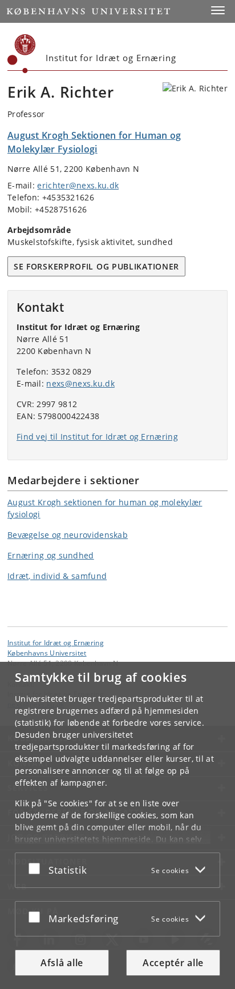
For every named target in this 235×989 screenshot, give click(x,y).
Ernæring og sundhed (50, 555)
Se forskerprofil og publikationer (96, 266)
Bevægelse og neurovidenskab (67, 534)
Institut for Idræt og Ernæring (55, 642)
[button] (217, 10)
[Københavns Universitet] (21, 53)
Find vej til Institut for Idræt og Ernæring (97, 436)
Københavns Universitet (47, 652)
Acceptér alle (173, 962)
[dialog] (117, 825)
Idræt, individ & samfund (57, 575)
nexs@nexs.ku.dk (80, 383)
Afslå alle (61, 962)
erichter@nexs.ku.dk (78, 185)
